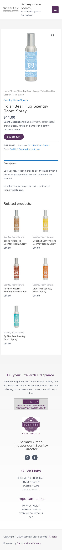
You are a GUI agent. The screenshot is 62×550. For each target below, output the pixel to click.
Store (14, 91)
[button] (53, 35)
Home (6, 91)
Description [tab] (10, 163)
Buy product (13, 136)
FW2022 (14, 149)
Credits (53, 536)
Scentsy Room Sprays (28, 91)
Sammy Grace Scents (31, 6)
